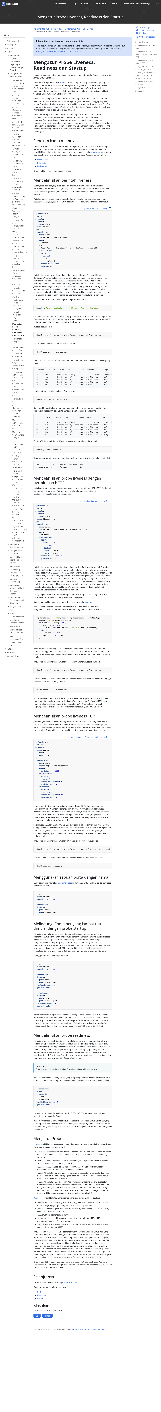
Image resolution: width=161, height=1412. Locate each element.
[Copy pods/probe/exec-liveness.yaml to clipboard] (110, 208)
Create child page (146, 30)
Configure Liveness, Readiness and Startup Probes (58, 51)
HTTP (38, 1198)
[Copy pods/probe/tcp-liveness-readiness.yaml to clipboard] (110, 737)
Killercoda (41, 163)
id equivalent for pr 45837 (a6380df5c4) (89, 1329)
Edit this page (144, 27)
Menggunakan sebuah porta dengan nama (144, 68)
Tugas (61, 29)
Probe (36, 1144)
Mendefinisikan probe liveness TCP (144, 62)
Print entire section (146, 37)
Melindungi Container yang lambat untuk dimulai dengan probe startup (146, 75)
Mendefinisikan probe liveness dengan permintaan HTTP (146, 54)
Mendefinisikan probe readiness (144, 83)
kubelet (63, 82)
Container (41, 1295)
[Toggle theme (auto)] (157, 4)
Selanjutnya (139, 91)
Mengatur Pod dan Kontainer (80, 29)
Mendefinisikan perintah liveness (145, 46)
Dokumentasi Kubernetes (44, 29)
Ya (37, 1315)
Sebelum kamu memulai (144, 42)
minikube (96, 152)
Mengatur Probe (142, 87)
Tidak (47, 1315)
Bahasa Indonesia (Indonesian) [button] (136, 4)
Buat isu (142, 33)
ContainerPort (64, 883)
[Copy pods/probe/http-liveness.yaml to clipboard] (110, 500)
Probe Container (69, 1282)
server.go (88, 602)
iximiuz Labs (42, 159)
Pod (39, 1292)
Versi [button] (114, 4)
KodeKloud (42, 166)
